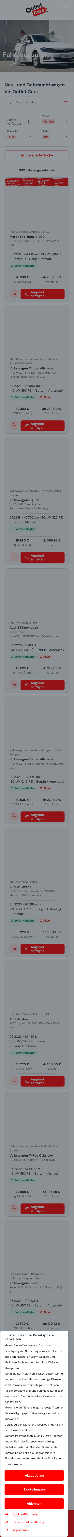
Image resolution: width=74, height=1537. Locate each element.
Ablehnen (34, 1503)
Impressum (20, 1530)
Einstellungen (34, 1489)
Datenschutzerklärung (28, 1522)
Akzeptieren (34, 1475)
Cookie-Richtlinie (24, 1514)
